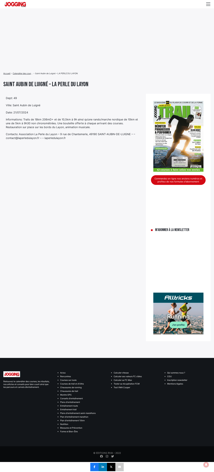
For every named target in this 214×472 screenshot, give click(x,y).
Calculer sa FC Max (123, 380)
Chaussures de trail (69, 391)
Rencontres (65, 376)
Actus (63, 372)
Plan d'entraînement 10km (72, 420)
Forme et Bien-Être (69, 431)
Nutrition (64, 424)
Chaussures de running (71, 387)
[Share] (94, 467)
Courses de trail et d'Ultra (72, 383)
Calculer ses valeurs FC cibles (128, 376)
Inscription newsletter (177, 380)
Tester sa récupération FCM (127, 383)
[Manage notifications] (206, 464)
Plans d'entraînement (70, 402)
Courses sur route (68, 380)
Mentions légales (175, 383)
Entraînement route (69, 406)
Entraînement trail (68, 409)
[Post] (111, 467)
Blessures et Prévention (71, 428)
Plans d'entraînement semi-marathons (78, 413)
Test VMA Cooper (122, 387)
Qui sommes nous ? (176, 372)
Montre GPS (66, 395)
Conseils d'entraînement (71, 398)
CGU (169, 376)
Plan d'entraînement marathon (74, 417)
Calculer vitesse (121, 372)
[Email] (119, 467)
